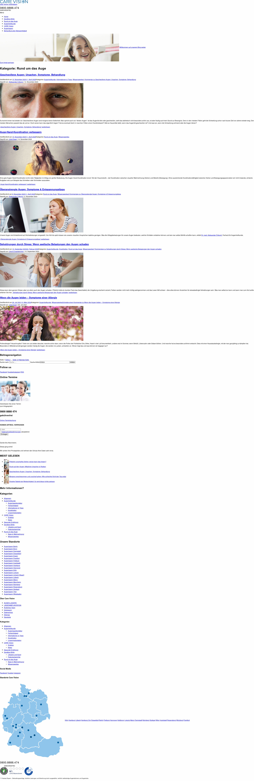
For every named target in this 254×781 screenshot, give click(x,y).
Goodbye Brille (9, 19)
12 (16, 360)
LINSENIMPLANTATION (12, 605)
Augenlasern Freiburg (11, 561)
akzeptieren (16, 432)
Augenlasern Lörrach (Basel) (14, 575)
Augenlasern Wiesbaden (12, 594)
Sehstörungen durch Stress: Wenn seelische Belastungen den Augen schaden (44, 244)
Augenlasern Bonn (10, 549)
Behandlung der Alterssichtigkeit (15, 31)
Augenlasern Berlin (11, 546)
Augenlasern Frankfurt (12, 558)
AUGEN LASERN (10, 603)
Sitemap (7, 615)
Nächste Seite (24, 360)
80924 (37, 362)
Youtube (10, 372)
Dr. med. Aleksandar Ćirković (211, 235)
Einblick (11, 517)
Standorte (7, 617)
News (10, 520)
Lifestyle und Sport (14, 527)
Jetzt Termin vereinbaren (8, 4)
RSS (22, 372)
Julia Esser (13, 139)
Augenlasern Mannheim (12, 582)
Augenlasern (8, 28)
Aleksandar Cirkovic (16, 82)
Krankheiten (63, 249)
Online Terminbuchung (8, 420)
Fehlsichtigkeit (13, 505)
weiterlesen (25, 127)
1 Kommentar (109, 79)
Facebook (3, 372)
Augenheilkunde (10, 24)
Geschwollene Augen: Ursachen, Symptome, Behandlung (32, 74)
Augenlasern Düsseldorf (12, 553)
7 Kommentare (128, 249)
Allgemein (7, 498)
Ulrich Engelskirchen (16, 251)
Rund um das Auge (11, 21)
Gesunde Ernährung (11, 522)
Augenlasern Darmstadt (12, 551)
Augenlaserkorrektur (15, 503)
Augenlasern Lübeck (11, 577)
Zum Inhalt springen (7, 62)
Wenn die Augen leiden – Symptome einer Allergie (28, 297)
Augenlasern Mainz (11, 580)
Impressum (8, 610)
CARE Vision (8, 26)
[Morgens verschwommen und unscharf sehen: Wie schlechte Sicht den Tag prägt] (6, 476)
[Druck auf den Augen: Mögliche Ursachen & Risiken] (6, 466)
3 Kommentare (94, 194)
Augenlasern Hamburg (12, 565)
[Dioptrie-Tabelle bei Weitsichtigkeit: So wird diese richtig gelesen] (6, 481)
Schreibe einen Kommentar (91, 302)
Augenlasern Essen (11, 556)
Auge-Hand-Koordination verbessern (21, 132)
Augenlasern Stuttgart (11, 589)
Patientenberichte (14, 529)
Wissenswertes (78, 79)
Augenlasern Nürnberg (12, 584)
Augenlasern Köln (10, 570)
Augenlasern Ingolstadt (12, 563)
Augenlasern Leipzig (11, 572)
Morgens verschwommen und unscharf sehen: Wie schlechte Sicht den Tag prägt (37, 476)
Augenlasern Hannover (12, 568)
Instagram (16, 372)
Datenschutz (8, 612)
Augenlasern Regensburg (13, 587)
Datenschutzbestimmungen (11, 432)
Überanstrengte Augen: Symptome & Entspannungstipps (32, 189)
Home (6, 16)
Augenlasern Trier (10, 592)
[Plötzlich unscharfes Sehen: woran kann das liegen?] (6, 461)
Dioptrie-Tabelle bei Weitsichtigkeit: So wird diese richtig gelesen (32, 481)
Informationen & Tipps (64, 79)
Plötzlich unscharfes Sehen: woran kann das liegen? (27, 461)
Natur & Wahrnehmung (16, 534)
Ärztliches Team (9, 608)
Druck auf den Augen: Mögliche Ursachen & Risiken (27, 466)
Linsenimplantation (14, 513)
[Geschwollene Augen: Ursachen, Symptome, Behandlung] (6, 471)
